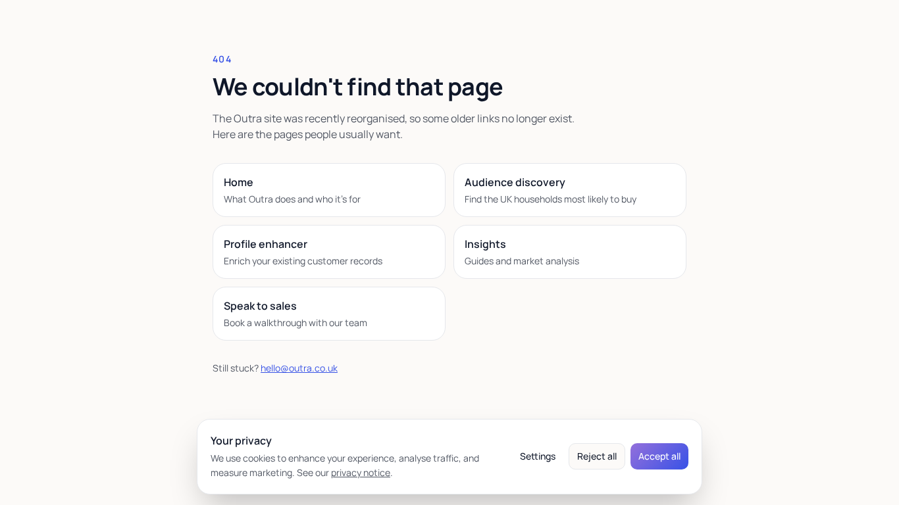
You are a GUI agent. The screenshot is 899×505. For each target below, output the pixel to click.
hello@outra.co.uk (299, 368)
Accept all (659, 456)
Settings (537, 456)
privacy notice (360, 472)
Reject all (597, 456)
